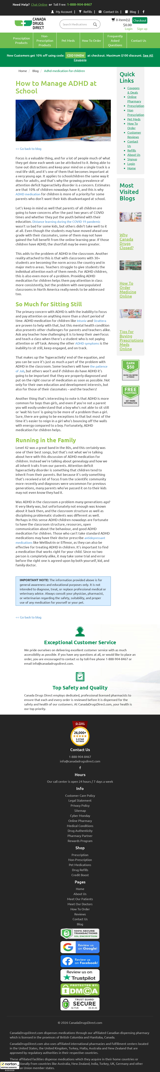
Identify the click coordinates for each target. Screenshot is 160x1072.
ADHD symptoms (87, 343)
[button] (10, 1066)
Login (128, 28)
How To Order (80, 909)
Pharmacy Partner (80, 836)
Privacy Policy (80, 805)
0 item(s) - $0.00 (123, 22)
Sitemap (80, 810)
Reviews (80, 914)
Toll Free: (72, 4)
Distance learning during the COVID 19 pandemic (66, 221)
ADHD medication (28, 194)
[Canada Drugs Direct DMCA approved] (80, 990)
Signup (132, 159)
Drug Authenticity (80, 830)
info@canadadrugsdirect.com (80, 761)
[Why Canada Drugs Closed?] (131, 217)
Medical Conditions (80, 826)
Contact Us (110, 11)
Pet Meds (133, 119)
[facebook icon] (143, 11)
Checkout (139, 20)
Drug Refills (80, 870)
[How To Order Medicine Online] (131, 265)
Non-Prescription (80, 860)
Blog (133, 11)
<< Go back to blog (28, 148)
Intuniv (81, 320)
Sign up (142, 28)
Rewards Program (80, 841)
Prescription (135, 105)
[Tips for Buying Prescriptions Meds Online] (131, 313)
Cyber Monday (80, 815)
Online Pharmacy (80, 820)
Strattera (100, 320)
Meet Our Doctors (80, 904)
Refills (88, 11)
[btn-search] (95, 24)
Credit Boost (80, 875)
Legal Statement (80, 800)
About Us (133, 154)
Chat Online (39, 4)
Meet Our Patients (80, 899)
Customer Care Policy (80, 795)
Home (23, 71)
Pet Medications (80, 865)
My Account (64, 11)
